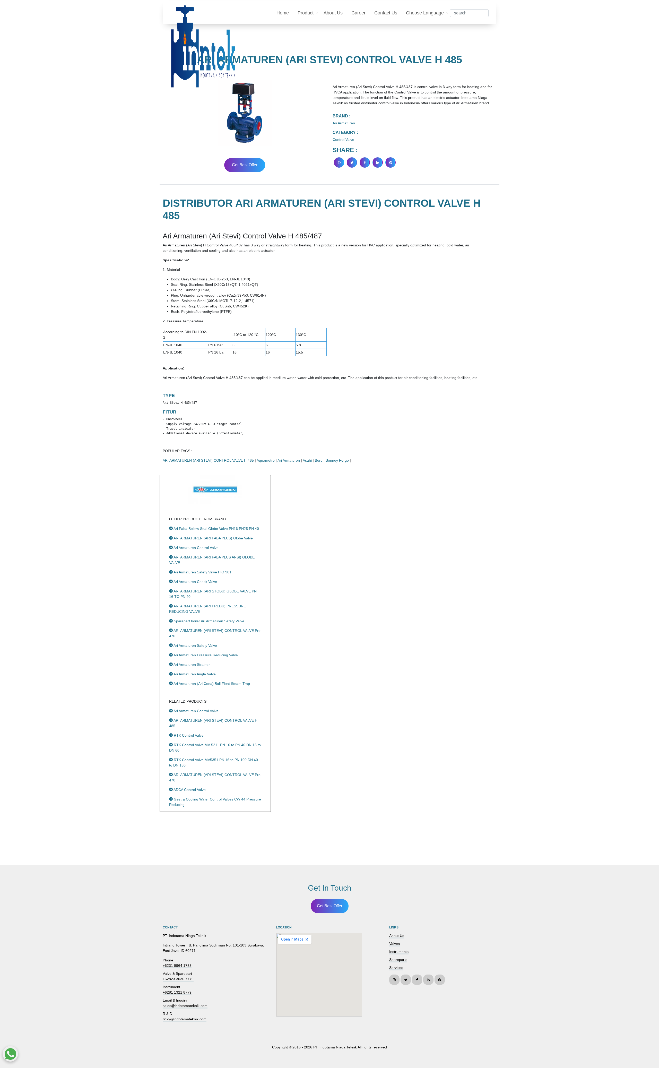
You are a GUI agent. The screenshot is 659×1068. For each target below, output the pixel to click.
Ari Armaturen (289, 460)
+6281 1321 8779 (177, 992)
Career (358, 12)
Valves (394, 944)
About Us (333, 12)
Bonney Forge (337, 460)
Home (282, 12)
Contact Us (385, 12)
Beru (319, 460)
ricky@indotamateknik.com (184, 1019)
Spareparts (398, 960)
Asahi (307, 460)
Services (396, 968)
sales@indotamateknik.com (185, 1006)
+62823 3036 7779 (178, 979)
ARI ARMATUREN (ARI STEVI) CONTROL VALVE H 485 (208, 460)
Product (306, 12)
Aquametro (266, 460)
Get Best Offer (244, 165)
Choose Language (425, 12)
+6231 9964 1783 (177, 965)
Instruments (399, 952)
